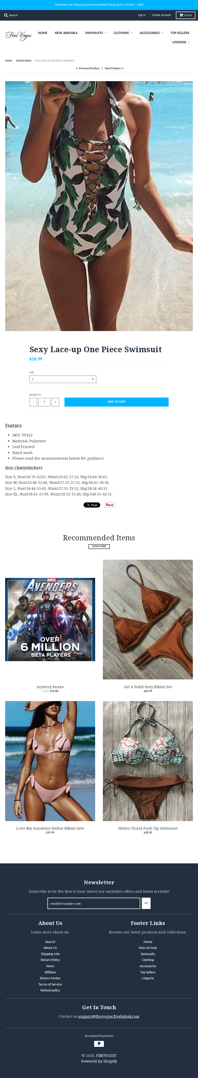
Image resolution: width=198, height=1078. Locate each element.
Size (31, 372)
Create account (161, 15)
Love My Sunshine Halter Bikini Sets (50, 828)
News (50, 966)
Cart (188, 15)
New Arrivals (66, 33)
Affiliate (50, 972)
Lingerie (179, 42)
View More (99, 546)
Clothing (121, 33)
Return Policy (50, 960)
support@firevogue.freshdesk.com (108, 1016)
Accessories (150, 33)
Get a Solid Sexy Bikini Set (148, 686)
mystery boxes (50, 686)
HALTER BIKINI (23, 61)
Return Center (50, 978)
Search (50, 942)
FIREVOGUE (106, 1055)
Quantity (35, 395)
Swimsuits (94, 33)
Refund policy (50, 990)
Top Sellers (179, 33)
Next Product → (114, 68)
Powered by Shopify (99, 1061)
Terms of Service (50, 985)
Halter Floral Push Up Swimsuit (148, 828)
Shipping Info (50, 954)
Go (146, 903)
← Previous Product (88, 68)
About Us (50, 948)
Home (42, 33)
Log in (141, 15)
